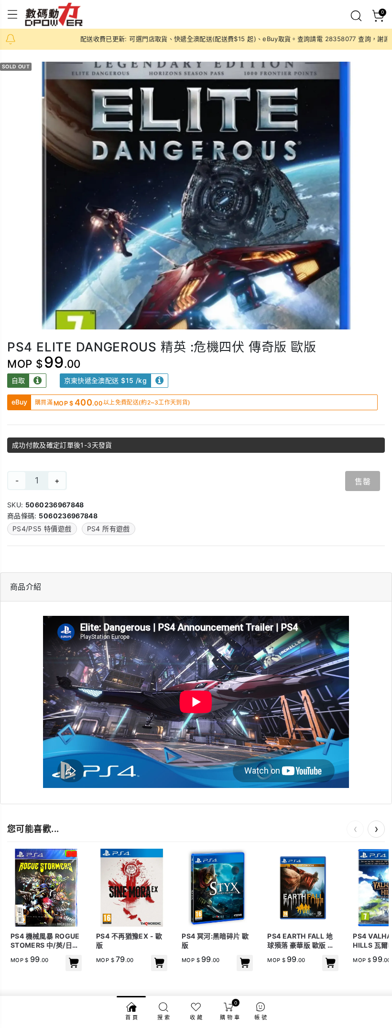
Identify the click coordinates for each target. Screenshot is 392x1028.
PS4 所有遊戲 (108, 529)
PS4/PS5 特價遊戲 (42, 529)
